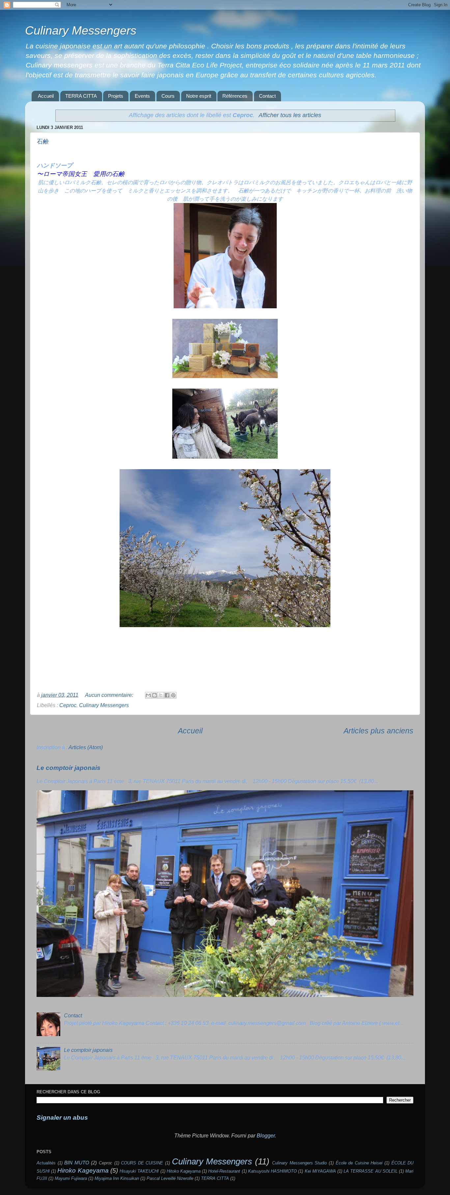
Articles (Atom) (86, 747)
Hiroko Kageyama (82, 1170)
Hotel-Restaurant (224, 1171)
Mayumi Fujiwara (71, 1178)
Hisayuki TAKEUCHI (139, 1171)
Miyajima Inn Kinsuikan (117, 1178)
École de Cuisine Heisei (359, 1162)
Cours (168, 96)
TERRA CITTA (81, 96)
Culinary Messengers (80, 30)
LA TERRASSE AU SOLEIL (371, 1171)
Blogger (266, 1135)
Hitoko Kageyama (184, 1171)
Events (142, 96)
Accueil (46, 96)
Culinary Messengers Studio (299, 1162)
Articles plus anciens (378, 730)
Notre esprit (198, 96)
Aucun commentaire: (109, 695)
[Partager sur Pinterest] (173, 695)
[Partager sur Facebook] (167, 695)
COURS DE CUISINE (142, 1162)
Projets (115, 96)
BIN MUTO (76, 1162)
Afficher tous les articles (290, 115)
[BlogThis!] (154, 695)
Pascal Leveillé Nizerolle (170, 1178)
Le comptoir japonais (68, 767)
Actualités (46, 1162)
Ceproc (67, 705)
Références (234, 96)
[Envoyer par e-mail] (148, 695)
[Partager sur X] (160, 695)
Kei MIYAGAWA (320, 1171)
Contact (267, 96)
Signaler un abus (62, 1117)
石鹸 (43, 141)
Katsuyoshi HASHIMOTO (272, 1171)
